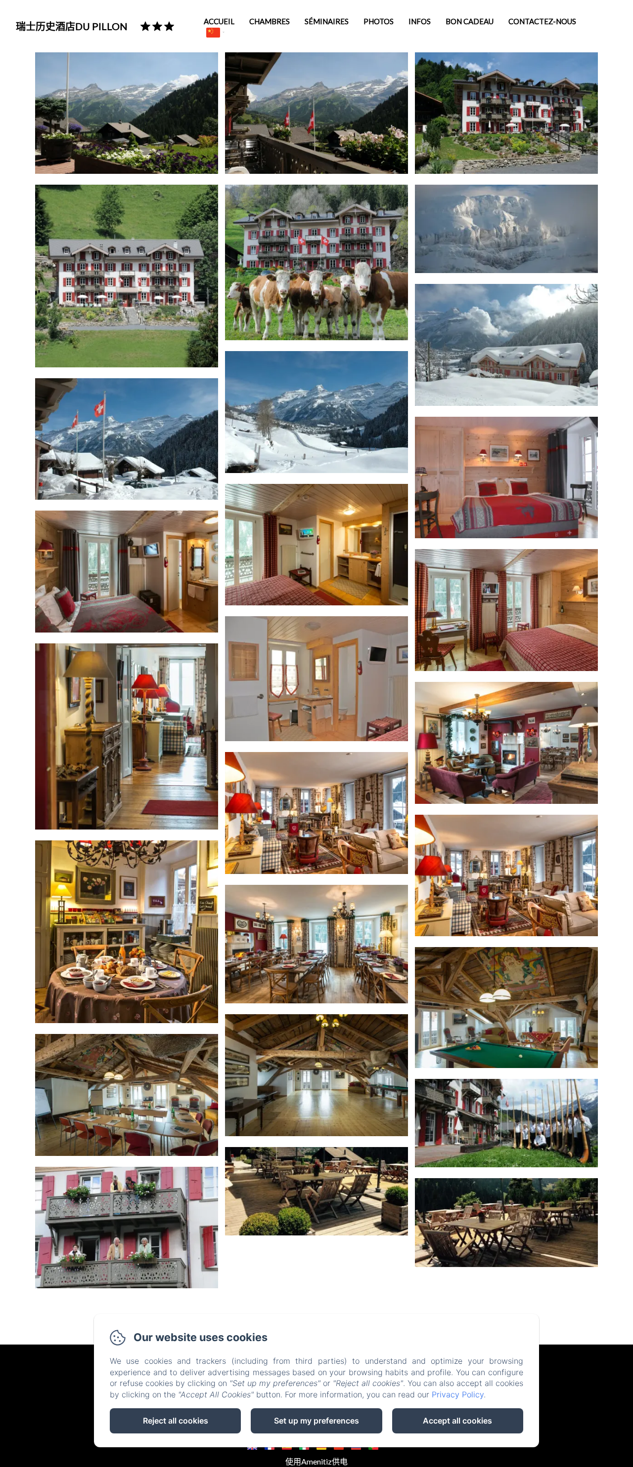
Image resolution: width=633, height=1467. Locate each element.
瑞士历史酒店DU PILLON (72, 26)
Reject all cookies (175, 1421)
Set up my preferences (316, 1421)
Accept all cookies (457, 1421)
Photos (378, 21)
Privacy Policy (458, 1394)
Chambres (269, 21)
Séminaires (327, 21)
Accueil (219, 21)
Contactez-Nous (542, 21)
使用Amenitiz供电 (316, 1461)
